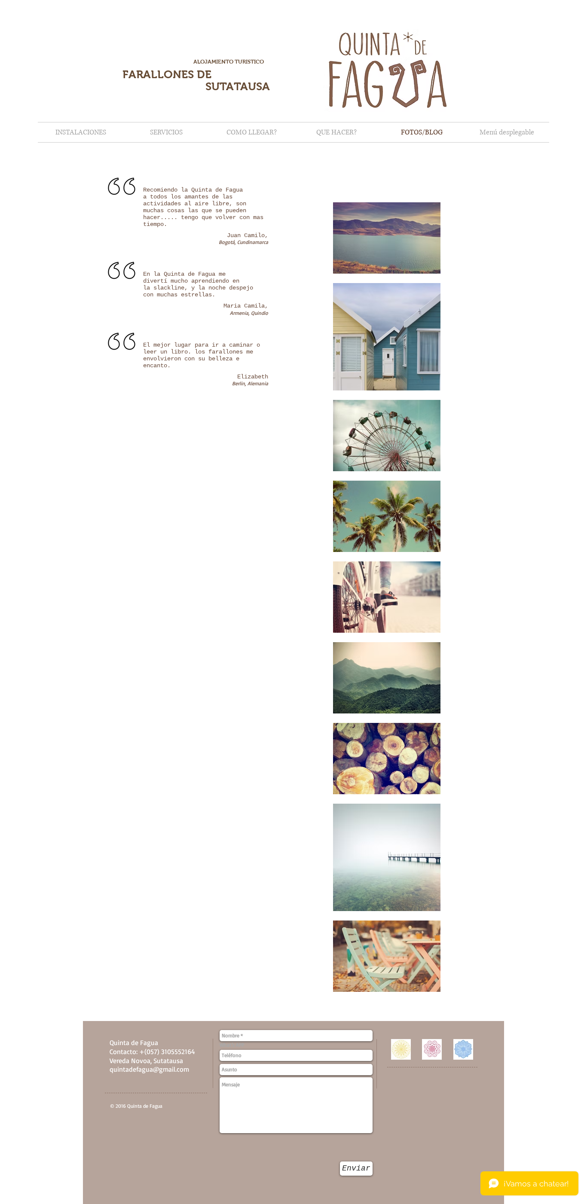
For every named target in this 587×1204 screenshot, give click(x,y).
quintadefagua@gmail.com (149, 1069)
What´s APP (232, 1045)
